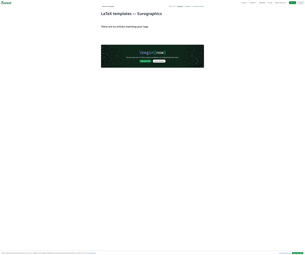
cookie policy (92, 253)
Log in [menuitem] (301, 3)
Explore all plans (159, 61)
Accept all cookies (297, 253)
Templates (180, 6)
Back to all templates (107, 6)
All (174, 6)
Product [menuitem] (243, 3)
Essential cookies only (285, 253)
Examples (188, 6)
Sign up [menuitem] (292, 3)
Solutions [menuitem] (252, 3)
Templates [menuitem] (262, 3)
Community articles (198, 6)
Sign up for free (145, 61)
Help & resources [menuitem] (280, 3)
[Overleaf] (6, 2)
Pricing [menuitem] (270, 3)
